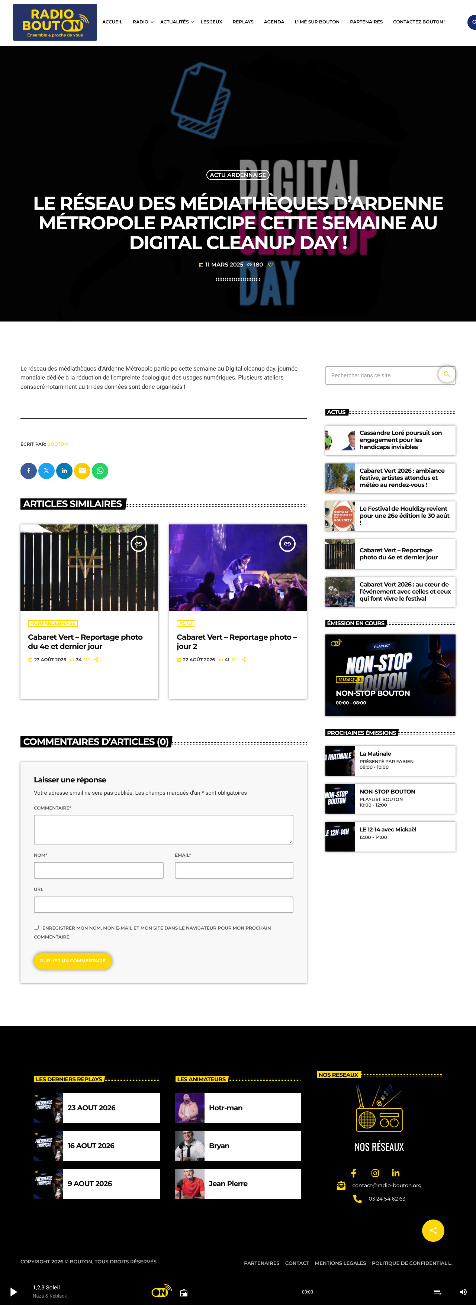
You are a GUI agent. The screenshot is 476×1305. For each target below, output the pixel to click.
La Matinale (375, 753)
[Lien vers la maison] (55, 22)
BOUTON (57, 444)
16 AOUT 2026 (91, 1145)
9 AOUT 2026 (90, 1183)
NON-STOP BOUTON (373, 693)
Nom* (40, 855)
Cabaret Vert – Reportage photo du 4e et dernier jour (85, 642)
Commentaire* (52, 808)
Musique (349, 679)
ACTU (185, 623)
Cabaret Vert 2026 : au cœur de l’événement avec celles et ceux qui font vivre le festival (405, 592)
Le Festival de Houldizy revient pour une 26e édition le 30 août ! (405, 516)
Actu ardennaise (238, 174)
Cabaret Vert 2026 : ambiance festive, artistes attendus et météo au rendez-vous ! (402, 478)
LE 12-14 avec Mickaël (388, 829)
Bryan (219, 1145)
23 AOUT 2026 (91, 1108)
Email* (183, 855)
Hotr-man (225, 1108)
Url (38, 889)
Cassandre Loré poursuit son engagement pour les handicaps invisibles (401, 440)
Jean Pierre (228, 1183)
